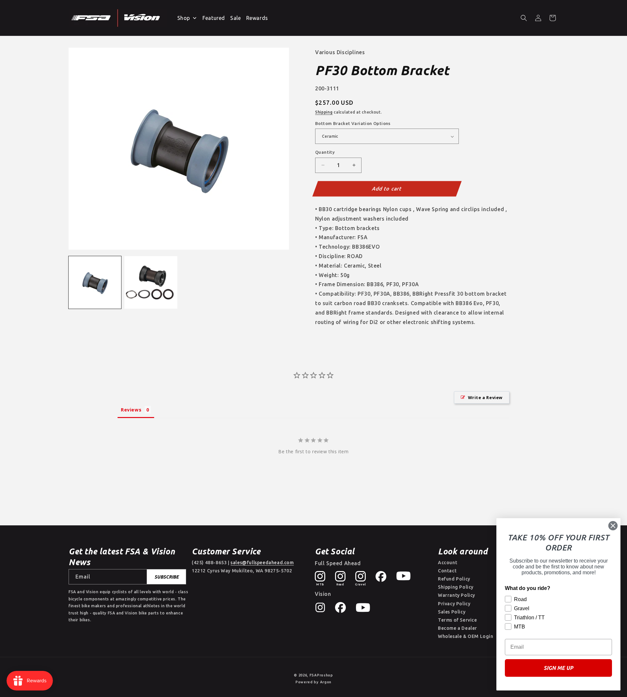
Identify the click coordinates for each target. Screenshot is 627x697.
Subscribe (166, 577)
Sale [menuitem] (235, 18)
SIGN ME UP (558, 668)
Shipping (324, 112)
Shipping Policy (456, 587)
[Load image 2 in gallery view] (150, 282)
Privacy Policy (454, 603)
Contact (447, 570)
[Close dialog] (613, 526)
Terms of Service (457, 620)
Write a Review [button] (485, 397)
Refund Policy (454, 578)
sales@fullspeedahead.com (262, 562)
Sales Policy (451, 611)
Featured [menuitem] (213, 18)
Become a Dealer (457, 628)
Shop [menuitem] (183, 18)
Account (447, 562)
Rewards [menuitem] (257, 18)
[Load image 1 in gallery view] (95, 282)
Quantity (325, 152)
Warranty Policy (456, 595)
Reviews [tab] (131, 410)
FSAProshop (321, 675)
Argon (326, 682)
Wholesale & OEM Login (465, 636)
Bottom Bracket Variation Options (353, 123)
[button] (524, 18)
